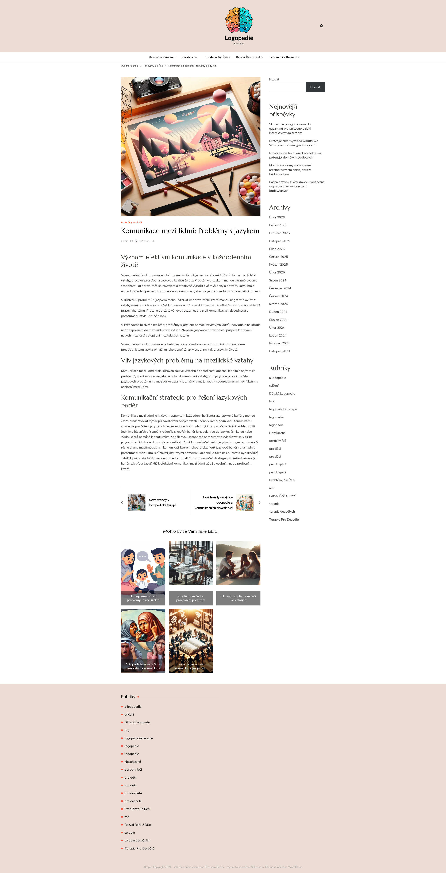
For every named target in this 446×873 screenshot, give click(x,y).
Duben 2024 (278, 312)
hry (271, 401)
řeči (271, 488)
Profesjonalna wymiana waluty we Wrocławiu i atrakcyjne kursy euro (293, 143)
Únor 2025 (277, 272)
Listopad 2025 (279, 241)
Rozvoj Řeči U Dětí (248, 57)
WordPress (295, 867)
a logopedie (277, 378)
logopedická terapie (283, 409)
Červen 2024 (278, 296)
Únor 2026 (277, 217)
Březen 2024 (278, 320)
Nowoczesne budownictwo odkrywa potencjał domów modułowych (295, 155)
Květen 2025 (278, 264)
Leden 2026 (278, 225)
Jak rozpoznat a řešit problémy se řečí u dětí (143, 598)
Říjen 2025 (277, 249)
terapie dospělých (282, 511)
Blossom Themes (264, 867)
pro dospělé (277, 464)
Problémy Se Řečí (216, 57)
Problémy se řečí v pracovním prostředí (190, 598)
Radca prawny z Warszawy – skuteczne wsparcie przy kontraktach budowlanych (297, 186)
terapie (274, 504)
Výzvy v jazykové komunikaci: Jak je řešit (191, 666)
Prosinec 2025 (279, 233)
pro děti (275, 449)
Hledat (274, 79)
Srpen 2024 (277, 280)
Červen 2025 (278, 257)
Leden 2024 (278, 335)
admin (124, 241)
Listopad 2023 (279, 351)
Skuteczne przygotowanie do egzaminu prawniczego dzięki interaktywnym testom (290, 128)
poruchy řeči (277, 441)
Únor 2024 (277, 328)
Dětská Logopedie (161, 57)
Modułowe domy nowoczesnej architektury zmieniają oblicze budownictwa (290, 169)
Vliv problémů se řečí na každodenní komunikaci (143, 666)
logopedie (276, 417)
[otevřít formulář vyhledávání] (321, 26)
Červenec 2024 (280, 288)
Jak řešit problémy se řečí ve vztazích (238, 598)
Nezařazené (189, 57)
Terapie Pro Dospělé (283, 57)
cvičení (273, 386)
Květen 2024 (278, 304)
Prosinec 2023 (279, 343)
